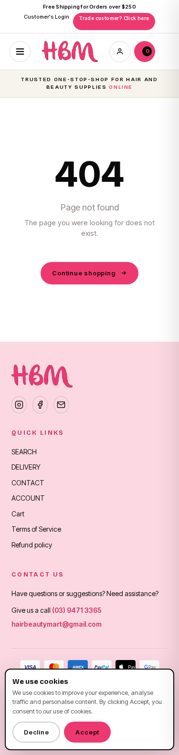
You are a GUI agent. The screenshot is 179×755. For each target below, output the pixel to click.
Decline (36, 732)
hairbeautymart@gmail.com (56, 624)
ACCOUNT (28, 498)
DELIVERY (26, 467)
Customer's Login (46, 16)
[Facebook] (40, 404)
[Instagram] (19, 404)
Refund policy (31, 545)
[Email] (61, 404)
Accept (87, 732)
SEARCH (24, 452)
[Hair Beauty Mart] (70, 51)
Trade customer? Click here (114, 18)
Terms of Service (36, 529)
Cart (17, 514)
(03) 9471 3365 (77, 610)
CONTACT (27, 483)
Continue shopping (83, 273)
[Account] (119, 51)
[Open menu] (20, 51)
